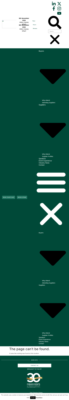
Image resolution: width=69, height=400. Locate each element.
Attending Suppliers (48, 102)
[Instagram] (59, 8)
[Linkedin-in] (54, 4)
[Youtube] (59, 13)
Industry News (44, 163)
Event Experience (45, 161)
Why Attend (46, 100)
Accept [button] (33, 397)
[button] (54, 23)
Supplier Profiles (47, 156)
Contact (42, 165)
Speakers (42, 159)
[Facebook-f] (54, 8)
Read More (39, 397)
